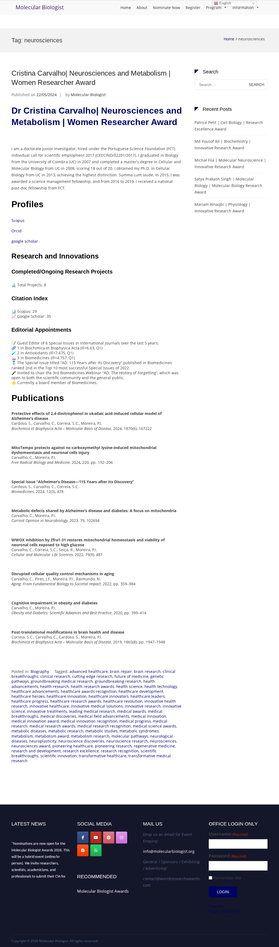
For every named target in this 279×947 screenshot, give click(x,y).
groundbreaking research (118, 681)
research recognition (120, 750)
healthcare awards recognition (89, 691)
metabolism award (52, 736)
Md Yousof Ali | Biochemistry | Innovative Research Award (223, 144)
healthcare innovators (109, 696)
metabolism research (90, 736)
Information (243, 7)
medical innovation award (35, 721)
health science (129, 686)
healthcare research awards (75, 701)
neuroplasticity (42, 741)
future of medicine (131, 676)
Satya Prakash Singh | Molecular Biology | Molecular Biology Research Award (228, 185)
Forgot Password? (224, 911)
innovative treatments (47, 711)
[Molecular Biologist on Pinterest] (108, 838)
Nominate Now (166, 7)
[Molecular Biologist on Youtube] (96, 838)
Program (214, 7)
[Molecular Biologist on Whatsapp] (96, 850)
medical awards (131, 711)
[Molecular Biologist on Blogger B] (83, 850)
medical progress (135, 721)
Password (228, 856)
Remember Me (227, 877)
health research (54, 686)
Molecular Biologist (40, 7)
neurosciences (163, 741)
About (142, 7)
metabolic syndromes (139, 731)
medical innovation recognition (89, 721)
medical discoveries (58, 716)
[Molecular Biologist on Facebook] (83, 838)
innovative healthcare (49, 706)
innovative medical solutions (97, 706)
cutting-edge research (92, 676)
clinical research (55, 676)
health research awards (92, 686)
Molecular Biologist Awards (103, 891)
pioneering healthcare (72, 746)
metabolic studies (101, 731)
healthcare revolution (122, 701)
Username (228, 834)
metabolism (22, 736)
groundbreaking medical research (62, 681)
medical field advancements (103, 716)
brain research (147, 671)
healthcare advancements (35, 691)
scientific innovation (58, 755)
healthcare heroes (28, 696)
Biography (40, 671)
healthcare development (141, 691)
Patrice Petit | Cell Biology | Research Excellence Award (229, 126)
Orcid (16, 230)
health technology (160, 686)
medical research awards (52, 726)
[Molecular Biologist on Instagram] (121, 838)
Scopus (18, 220)
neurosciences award (30, 746)
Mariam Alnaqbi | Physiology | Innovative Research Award (223, 207)
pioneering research (113, 746)
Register (193, 7)
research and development (36, 750)
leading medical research (92, 711)
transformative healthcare (102, 755)
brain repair (121, 671)
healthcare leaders (148, 696)
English (224, 3)
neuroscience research (127, 741)
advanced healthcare (88, 671)
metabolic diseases (28, 731)
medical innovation (148, 716)
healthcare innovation (67, 696)
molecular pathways (129, 736)
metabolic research (65, 731)
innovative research (143, 706)
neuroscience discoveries (81, 741)
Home (125, 7)
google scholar (25, 241)
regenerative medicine (154, 746)
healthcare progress (29, 701)
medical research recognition (104, 726)
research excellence (81, 750)
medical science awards (154, 726)
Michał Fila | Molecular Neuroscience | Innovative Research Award (230, 163)
